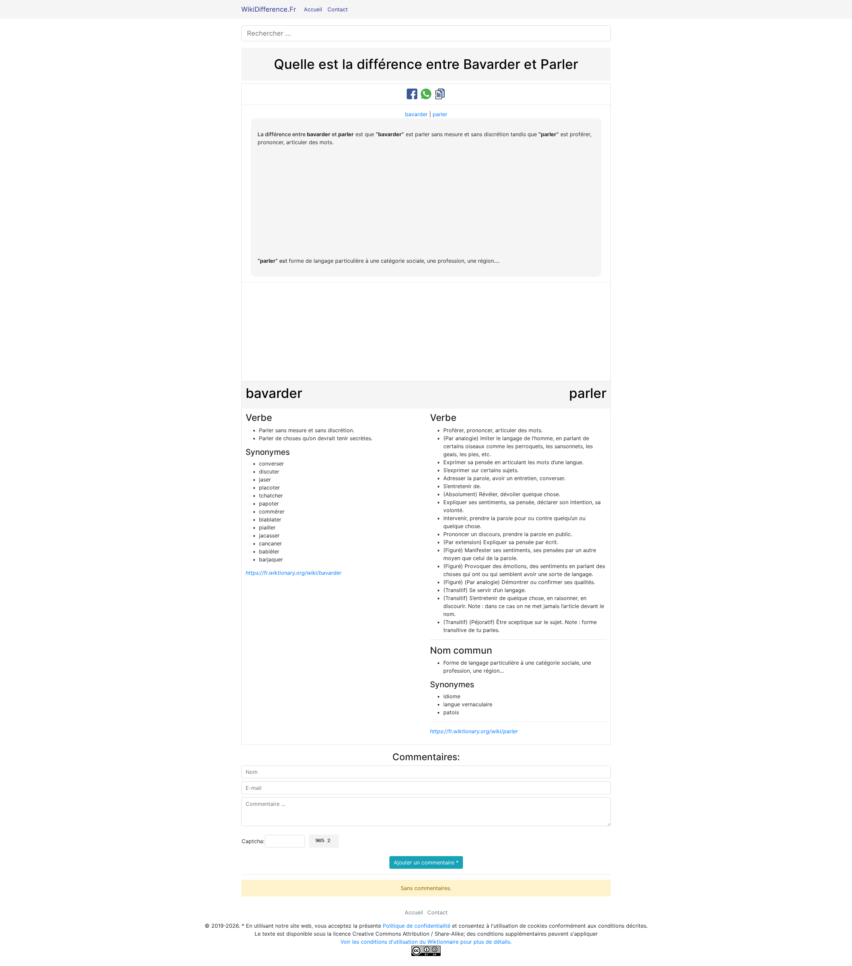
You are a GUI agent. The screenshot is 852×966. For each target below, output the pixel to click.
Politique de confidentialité (416, 925)
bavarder (416, 114)
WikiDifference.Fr (268, 9)
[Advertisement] (426, 201)
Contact (337, 9)
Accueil (313, 9)
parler (440, 114)
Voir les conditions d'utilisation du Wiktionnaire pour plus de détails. (426, 941)
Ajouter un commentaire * (426, 862)
